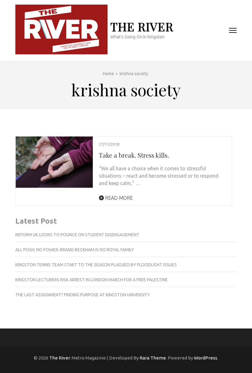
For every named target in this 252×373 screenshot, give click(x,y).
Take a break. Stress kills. (134, 155)
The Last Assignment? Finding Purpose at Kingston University (82, 294)
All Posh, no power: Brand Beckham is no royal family (74, 249)
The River (141, 26)
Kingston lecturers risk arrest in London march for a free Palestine (91, 279)
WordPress (205, 357)
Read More (118, 198)
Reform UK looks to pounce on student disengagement (77, 234)
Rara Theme (153, 357)
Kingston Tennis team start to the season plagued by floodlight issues (96, 264)
